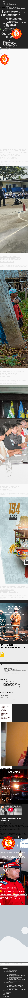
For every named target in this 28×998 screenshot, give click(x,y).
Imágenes (8, 992)
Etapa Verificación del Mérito (16, 985)
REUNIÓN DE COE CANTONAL (9, 488)
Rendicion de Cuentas (11, 45)
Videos (7, 993)
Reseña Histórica (10, 982)
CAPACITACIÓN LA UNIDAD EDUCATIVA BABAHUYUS (10, 259)
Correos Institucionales (11, 970)
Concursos (8, 984)
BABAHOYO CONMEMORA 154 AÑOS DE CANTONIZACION (14, 589)
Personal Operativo (13, 974)
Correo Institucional (11, 4)
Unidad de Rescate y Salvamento (17, 12)
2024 (10, 48)
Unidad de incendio (13, 978)
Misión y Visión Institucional (13, 981)
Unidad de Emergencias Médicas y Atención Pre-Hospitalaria (17, 9)
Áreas (7, 6)
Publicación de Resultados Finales (17, 22)
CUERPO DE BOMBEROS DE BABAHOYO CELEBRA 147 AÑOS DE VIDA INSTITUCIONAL (13, 154)
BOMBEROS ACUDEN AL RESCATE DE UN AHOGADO (13, 374)
